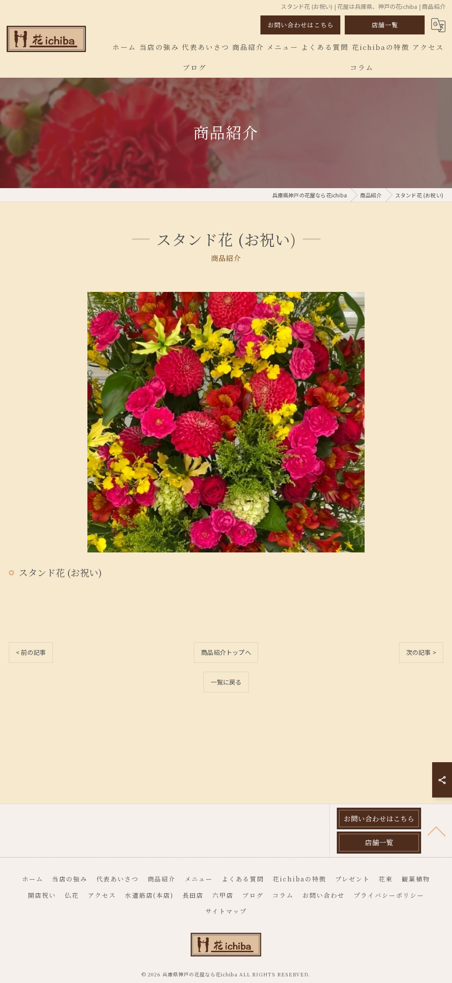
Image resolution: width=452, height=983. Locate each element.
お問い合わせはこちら (300, 24)
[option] (226, 422)
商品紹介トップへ (226, 652)
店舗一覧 (385, 24)
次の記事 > (421, 652)
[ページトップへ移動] (436, 830)
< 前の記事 (31, 652)
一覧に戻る (226, 681)
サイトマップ (226, 911)
